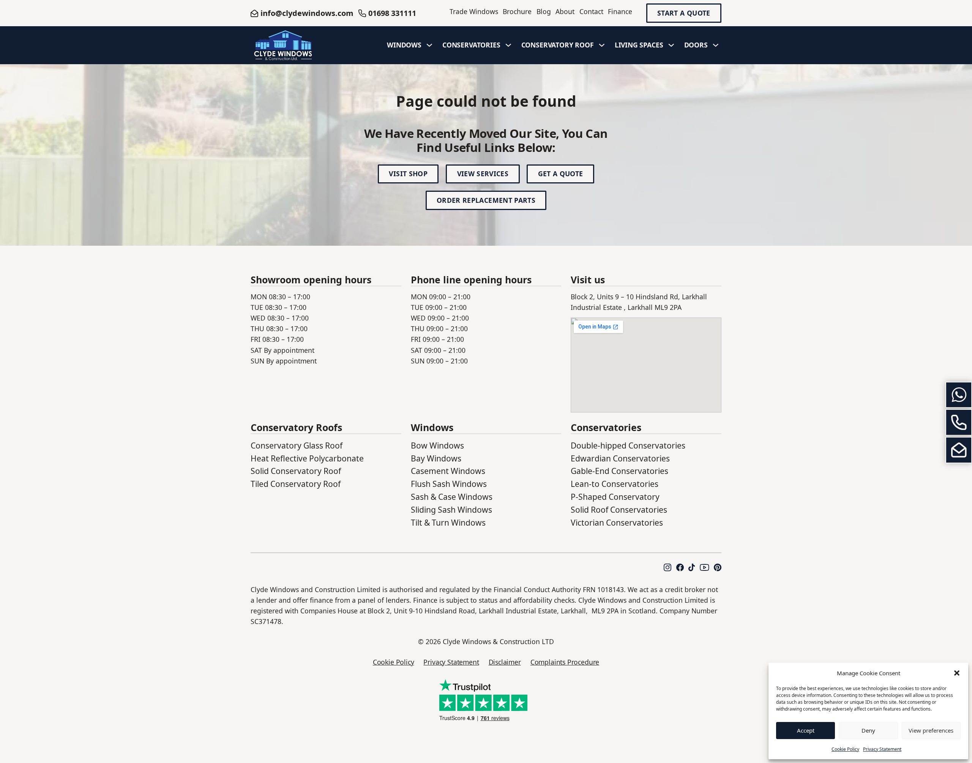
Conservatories (471, 44)
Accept (805, 730)
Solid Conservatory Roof (296, 470)
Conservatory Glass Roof (296, 445)
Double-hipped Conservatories (628, 445)
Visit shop (408, 173)
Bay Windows (436, 458)
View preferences (931, 730)
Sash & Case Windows (451, 496)
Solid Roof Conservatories (619, 509)
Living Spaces (639, 44)
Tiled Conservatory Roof (296, 483)
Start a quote (683, 13)
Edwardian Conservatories (620, 458)
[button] (957, 673)
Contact (591, 11)
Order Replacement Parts (486, 200)
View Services (483, 173)
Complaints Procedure (564, 662)
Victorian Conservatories (617, 522)
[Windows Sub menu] (429, 45)
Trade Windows (474, 11)
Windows (404, 44)
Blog (543, 11)
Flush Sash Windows (449, 483)
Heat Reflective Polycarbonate (307, 458)
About (564, 11)
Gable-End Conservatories (619, 470)
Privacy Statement (882, 749)
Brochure (517, 11)
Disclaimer (505, 662)
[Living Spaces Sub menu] (671, 45)
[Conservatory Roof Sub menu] (602, 45)
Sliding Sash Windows (451, 509)
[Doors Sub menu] (715, 45)
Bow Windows (437, 445)
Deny (868, 730)
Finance (620, 11)
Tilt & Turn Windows (448, 522)
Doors (696, 44)
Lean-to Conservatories (614, 483)
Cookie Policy (845, 749)
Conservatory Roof (557, 44)
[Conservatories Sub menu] (508, 45)
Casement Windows (448, 470)
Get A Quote (560, 173)
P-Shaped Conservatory (615, 496)
